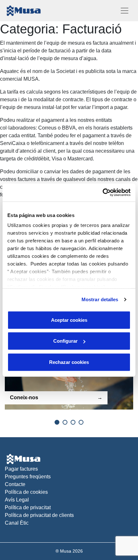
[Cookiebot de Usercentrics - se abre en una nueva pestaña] (102, 192)
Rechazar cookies (69, 362)
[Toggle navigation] (124, 11)
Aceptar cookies (69, 319)
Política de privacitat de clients (39, 515)
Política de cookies (26, 492)
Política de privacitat (28, 507)
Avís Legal (17, 499)
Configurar (65, 341)
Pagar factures (21, 469)
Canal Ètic (17, 523)
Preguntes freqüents (28, 476)
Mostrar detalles (100, 299)
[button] (57, 422)
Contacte (15, 484)
